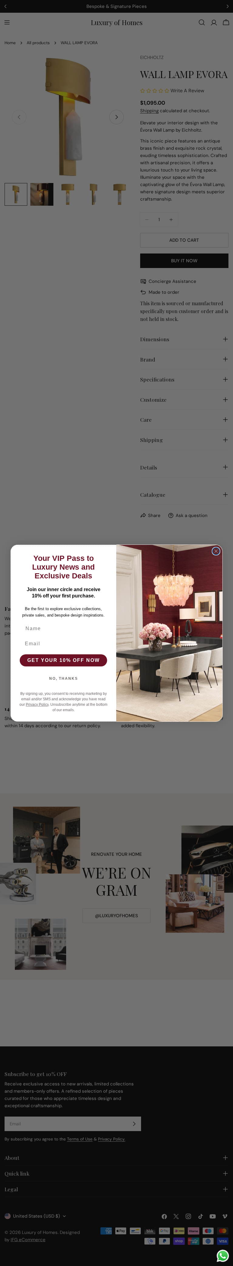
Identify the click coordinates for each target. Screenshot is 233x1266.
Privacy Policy (37, 704)
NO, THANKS (63, 678)
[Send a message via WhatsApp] (223, 1256)
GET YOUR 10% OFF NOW (63, 660)
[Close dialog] (216, 551)
